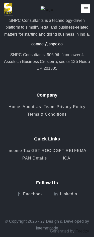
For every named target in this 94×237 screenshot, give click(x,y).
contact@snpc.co (47, 44)
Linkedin (68, 194)
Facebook (33, 194)
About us (32, 107)
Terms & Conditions (47, 114)
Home (14, 107)
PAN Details (34, 158)
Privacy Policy (71, 107)
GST (35, 150)
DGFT (58, 150)
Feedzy (82, 231)
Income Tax (19, 150)
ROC (46, 150)
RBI (69, 150)
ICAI (67, 158)
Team (49, 107)
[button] (85, 8)
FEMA (80, 150)
